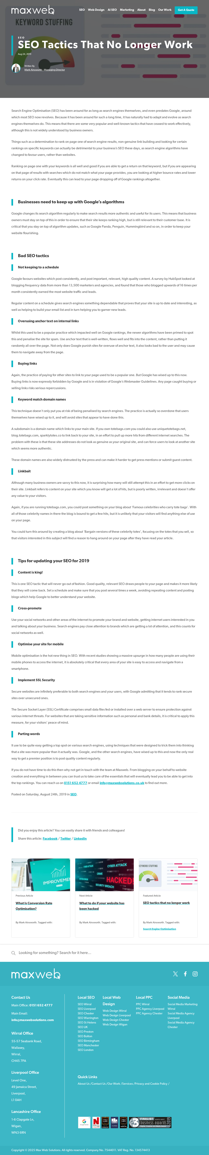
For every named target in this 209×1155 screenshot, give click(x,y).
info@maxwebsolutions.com (32, 1020)
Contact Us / (100, 1084)
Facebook (50, 838)
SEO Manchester (88, 1045)
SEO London (86, 1050)
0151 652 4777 (75, 783)
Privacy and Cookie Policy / (152, 1084)
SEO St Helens (87, 1022)
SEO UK (83, 1027)
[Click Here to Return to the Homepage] (32, 13)
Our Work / (115, 1084)
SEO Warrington (88, 1018)
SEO (21, 38)
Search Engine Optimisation (159, 929)
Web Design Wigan (115, 1024)
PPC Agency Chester (149, 1013)
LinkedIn (80, 838)
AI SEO (112, 10)
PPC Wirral (142, 1004)
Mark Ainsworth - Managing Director (44, 70)
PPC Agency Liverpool (150, 1009)
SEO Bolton (85, 1036)
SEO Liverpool (87, 1009)
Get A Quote (186, 10)
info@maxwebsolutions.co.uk (122, 783)
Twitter (65, 838)
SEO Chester (86, 1013)
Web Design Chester (116, 1020)
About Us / (85, 1084)
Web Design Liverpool (117, 1015)
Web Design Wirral (115, 1011)
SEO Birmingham (88, 1041)
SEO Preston (86, 1032)
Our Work (164, 10)
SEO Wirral (84, 1004)
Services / (128, 1084)
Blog (152, 10)
